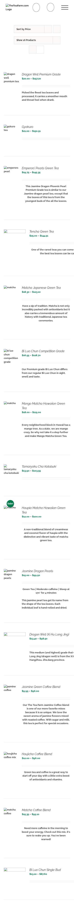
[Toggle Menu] (65, 7)
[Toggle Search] (50, 7)
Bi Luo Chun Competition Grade (43, 351)
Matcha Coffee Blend (36, 810)
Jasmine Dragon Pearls (37, 571)
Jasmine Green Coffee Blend (41, 687)
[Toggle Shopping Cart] (36, 7)
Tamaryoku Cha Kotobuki (39, 466)
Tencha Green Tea (41, 231)
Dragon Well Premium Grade (41, 74)
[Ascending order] (56, 29)
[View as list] (40, 49)
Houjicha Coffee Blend (37, 754)
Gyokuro (27, 127)
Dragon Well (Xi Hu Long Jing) (49, 634)
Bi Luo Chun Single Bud (45, 870)
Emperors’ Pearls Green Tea (40, 168)
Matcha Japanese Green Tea (41, 288)
